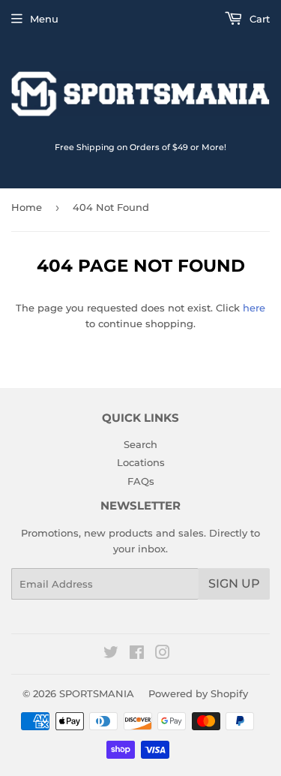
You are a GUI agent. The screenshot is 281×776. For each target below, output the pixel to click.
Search (140, 444)
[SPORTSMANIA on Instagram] (162, 654)
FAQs (140, 481)
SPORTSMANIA (96, 693)
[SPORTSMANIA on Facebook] (137, 654)
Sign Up (234, 583)
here (254, 308)
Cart (258, 19)
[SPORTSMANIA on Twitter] (110, 654)
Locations (141, 462)
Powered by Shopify (198, 693)
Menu (44, 19)
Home (26, 207)
